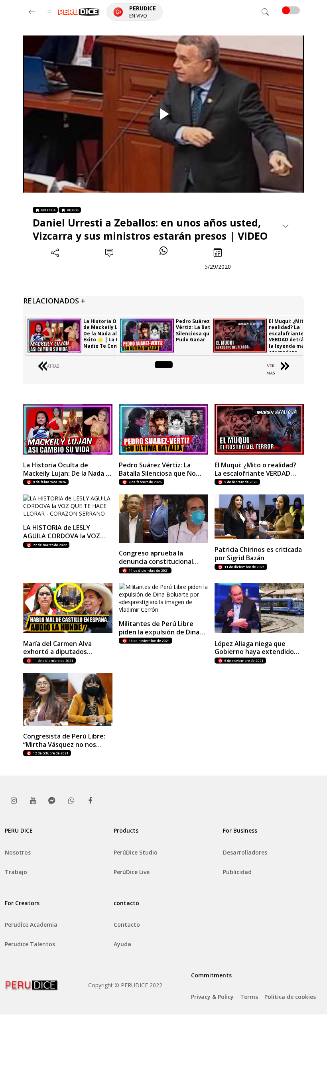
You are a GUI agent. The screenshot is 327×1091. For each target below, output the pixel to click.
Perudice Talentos (30, 944)
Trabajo (16, 872)
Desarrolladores (245, 852)
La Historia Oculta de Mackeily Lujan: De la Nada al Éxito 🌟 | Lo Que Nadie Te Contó (106, 333)
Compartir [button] (55, 266)
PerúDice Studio (136, 852)
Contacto (127, 924)
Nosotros (18, 852)
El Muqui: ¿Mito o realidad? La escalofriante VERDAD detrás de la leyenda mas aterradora (291, 337)
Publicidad (237, 872)
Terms (249, 996)
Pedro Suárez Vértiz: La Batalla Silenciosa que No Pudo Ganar (198, 330)
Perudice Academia (31, 924)
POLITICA (48, 210)
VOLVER (163, 366)
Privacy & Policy (212, 996)
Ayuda (122, 944)
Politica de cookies (290, 996)
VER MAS (270, 369)
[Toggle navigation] (265, 12)
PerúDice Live (132, 872)
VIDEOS (73, 210)
